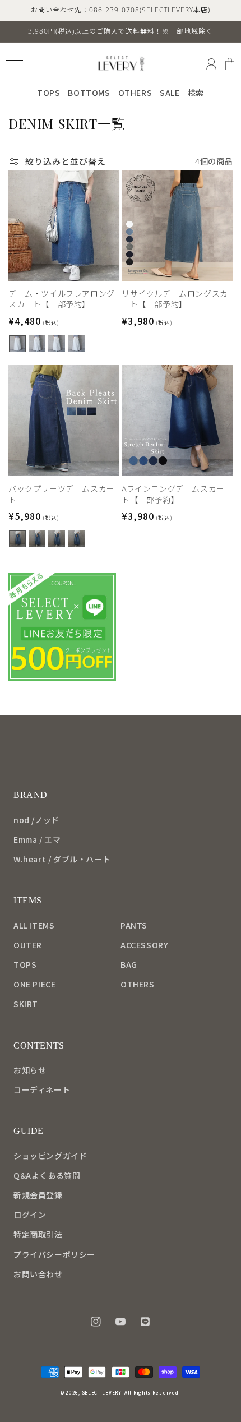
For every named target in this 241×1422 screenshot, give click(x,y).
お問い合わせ (38, 1274)
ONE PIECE (34, 984)
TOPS (24, 964)
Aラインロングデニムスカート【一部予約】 (173, 494)
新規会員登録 (38, 1195)
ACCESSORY (144, 944)
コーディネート (41, 1089)
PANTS (134, 925)
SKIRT (25, 1003)
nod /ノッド (36, 819)
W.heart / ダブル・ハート (61, 859)
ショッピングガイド (50, 1155)
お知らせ (29, 1069)
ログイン (29, 1214)
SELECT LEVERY (101, 1392)
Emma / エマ (37, 839)
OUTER (27, 944)
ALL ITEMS (33, 925)
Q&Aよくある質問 (46, 1175)
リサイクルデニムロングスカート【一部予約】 (175, 299)
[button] (14, 64)
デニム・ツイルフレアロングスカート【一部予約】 (61, 299)
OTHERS (138, 984)
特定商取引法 (38, 1234)
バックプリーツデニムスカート (61, 494)
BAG (129, 964)
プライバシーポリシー (54, 1254)
